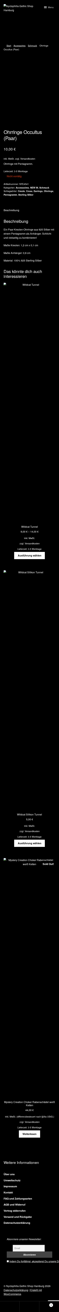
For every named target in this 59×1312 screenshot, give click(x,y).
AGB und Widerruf (14, 1204)
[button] (51, 7)
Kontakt (8, 1192)
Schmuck (32, 45)
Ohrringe (48, 191)
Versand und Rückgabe (18, 1217)
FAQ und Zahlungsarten (18, 1198)
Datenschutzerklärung (17, 1223)
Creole (21, 191)
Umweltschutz (12, 1180)
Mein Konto (10, 1306)
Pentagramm (10, 194)
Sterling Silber (25, 194)
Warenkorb (45, 1303)
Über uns (9, 1174)
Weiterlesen (29, 1134)
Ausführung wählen (29, 555)
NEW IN (34, 187)
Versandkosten (27, 158)
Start (8, 45)
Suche (29, 1306)
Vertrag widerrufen (15, 1210)
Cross (29, 191)
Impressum (10, 1186)
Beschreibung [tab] (11, 210)
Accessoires (19, 45)
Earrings (38, 191)
